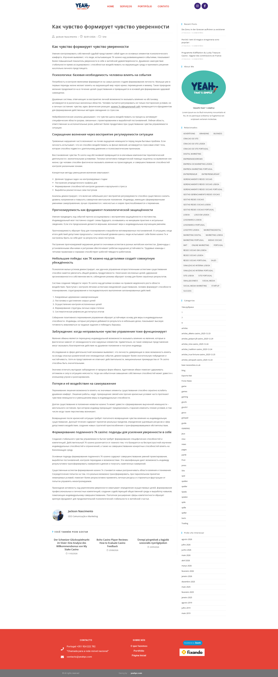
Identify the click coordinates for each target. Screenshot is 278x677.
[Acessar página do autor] (58, 515)
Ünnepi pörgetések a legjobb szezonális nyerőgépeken (153, 541)
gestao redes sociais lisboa (197, 204)
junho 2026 (186, 550)
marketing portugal (193, 240)
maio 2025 (186, 587)
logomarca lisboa (192, 220)
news (184, 444)
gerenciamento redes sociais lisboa (201, 184)
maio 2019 (186, 613)
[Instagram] (197, 6)
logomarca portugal (194, 225)
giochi (184, 402)
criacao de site (190, 138)
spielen (185, 497)
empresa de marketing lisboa (197, 164)
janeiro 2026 (187, 576)
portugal (218, 245)
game (184, 386)
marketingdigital (212, 230)
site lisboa (188, 275)
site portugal (205, 275)
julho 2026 (186, 544)
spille (184, 507)
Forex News (187, 381)
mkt (185, 245)
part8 (184, 454)
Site (104, 36)
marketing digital (192, 235)
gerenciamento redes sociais (197, 179)
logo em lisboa (201, 215)
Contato (163, 6)
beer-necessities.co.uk (191, 365)
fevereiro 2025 (188, 592)
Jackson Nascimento (66, 36)
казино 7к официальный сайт (125, 106)
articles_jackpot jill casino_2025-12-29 (197, 338)
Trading (185, 523)
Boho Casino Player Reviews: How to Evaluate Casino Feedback (112, 543)
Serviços (126, 6)
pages (184, 449)
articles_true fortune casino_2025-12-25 (198, 354)
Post (183, 460)
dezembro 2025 (188, 581)
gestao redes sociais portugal (198, 209)
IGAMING (186, 428)
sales (213, 260)
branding (204, 133)
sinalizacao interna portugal (198, 270)
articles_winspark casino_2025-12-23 (197, 360)
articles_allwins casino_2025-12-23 (196, 333)
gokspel (185, 417)
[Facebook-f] (205, 6)
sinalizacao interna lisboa (196, 265)
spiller (184, 512)
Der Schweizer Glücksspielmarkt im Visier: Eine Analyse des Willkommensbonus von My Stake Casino (71, 544)
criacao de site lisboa (194, 144)
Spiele (184, 491)
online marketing (200, 245)
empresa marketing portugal (197, 169)
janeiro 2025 (187, 597)
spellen (185, 481)
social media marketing (195, 286)
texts (184, 518)
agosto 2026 (187, 539)
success (187, 291)
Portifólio (145, 6)
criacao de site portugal (195, 149)
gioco (184, 412)
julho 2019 (186, 608)
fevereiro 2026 (188, 571)
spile (183, 502)
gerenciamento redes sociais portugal (202, 189)
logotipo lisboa (191, 230)
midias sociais (215, 240)
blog (183, 370)
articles (185, 328)
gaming (185, 396)
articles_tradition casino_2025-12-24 (197, 349)
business (218, 133)
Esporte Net (187, 375)
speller (184, 486)
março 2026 (187, 565)
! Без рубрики (188, 307)
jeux (183, 433)
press (184, 465)
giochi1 (185, 407)
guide (184, 423)
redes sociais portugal (194, 260)
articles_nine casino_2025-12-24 (195, 344)
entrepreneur (190, 174)
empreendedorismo (193, 159)
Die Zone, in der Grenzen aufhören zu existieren (203, 29)
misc (183, 439)
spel (183, 475)
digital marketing (192, 154)
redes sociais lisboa (193, 255)
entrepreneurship (210, 174)
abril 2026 (186, 560)
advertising (189, 133)
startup (215, 286)
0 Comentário (197, 33)
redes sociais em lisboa (194, 250)
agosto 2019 (187, 602)
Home (110, 6)
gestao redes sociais (193, 199)
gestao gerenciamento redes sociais (201, 194)
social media (208, 280)
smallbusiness (190, 280)
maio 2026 (186, 555)
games (184, 391)
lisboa (186, 215)
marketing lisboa (214, 235)
